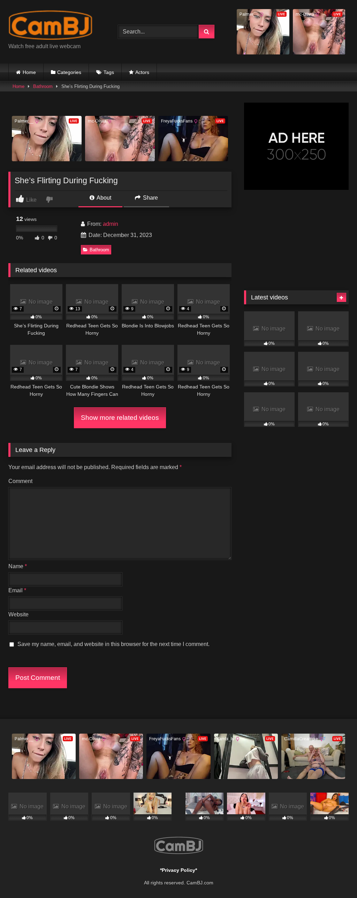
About (103, 198)
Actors (142, 72)
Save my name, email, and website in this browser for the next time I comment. (113, 644)
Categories (69, 72)
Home (29, 72)
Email (17, 590)
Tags (109, 72)
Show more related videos (120, 417)
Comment (20, 481)
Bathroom (43, 86)
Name (17, 566)
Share (150, 198)
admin (110, 224)
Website (18, 614)
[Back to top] (335, 877)
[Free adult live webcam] (55, 26)
